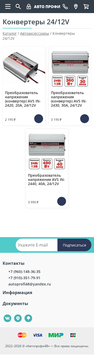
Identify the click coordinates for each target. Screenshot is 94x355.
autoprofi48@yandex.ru (29, 284)
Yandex (15, 314)
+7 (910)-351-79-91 (24, 277)
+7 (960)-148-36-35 (24, 271)
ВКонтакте (4, 314)
